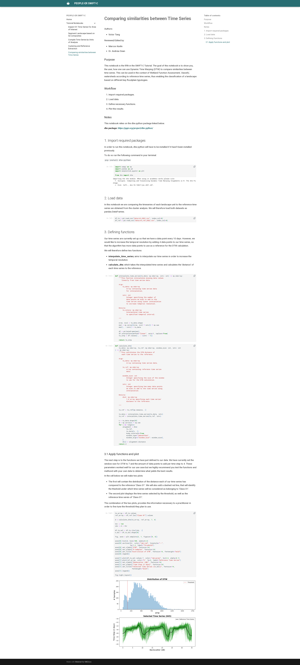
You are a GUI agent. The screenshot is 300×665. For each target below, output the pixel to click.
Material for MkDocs (83, 662)
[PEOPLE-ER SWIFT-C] (68, 3)
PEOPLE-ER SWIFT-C (76, 15)
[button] (194, 167)
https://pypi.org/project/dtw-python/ (135, 128)
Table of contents (212, 15)
